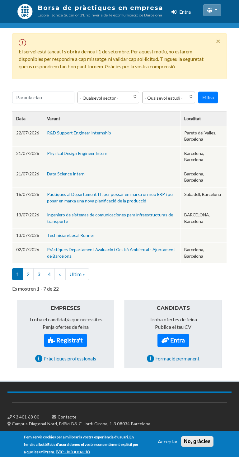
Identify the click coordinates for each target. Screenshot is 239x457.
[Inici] (25, 11)
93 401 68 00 (26, 416)
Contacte (67, 416)
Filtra (208, 97)
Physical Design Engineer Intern (77, 153)
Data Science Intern (66, 173)
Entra (185, 12)
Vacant (53, 118)
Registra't (69, 340)
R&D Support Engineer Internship (79, 132)
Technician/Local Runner (70, 235)
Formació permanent (177, 358)
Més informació (73, 451)
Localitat (192, 118)
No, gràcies (197, 441)
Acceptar (168, 441)
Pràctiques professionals (70, 358)
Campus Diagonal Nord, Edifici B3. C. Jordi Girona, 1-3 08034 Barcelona (81, 423)
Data (21, 118)
